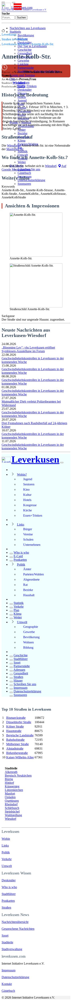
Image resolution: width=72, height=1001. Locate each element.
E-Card (18, 556)
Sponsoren (24, 183)
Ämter (22, 129)
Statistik (23, 151)
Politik (21, 564)
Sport (17, 662)
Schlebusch (12, 808)
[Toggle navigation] (3, 2)
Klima (21, 140)
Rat (25, 584)
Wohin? (22, 474)
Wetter (22, 162)
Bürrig (9, 779)
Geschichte (25, 49)
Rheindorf (11, 804)
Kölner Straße (15, 726)
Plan (16, 610)
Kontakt (7, 984)
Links (20, 524)
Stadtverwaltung (12, 949)
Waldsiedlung (13, 815)
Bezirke (22, 133)
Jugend (22, 100)
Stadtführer (21, 659)
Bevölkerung (26, 35)
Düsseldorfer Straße (18, 722)
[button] (13, 2)
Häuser (18, 680)
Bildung (28, 647)
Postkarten (20, 559)
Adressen (19, 669)
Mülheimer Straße (17, 744)
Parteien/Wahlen (33, 574)
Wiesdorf (19, 82)
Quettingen (12, 800)
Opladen (10, 797)
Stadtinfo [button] (15, 31)
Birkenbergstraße (17, 753)
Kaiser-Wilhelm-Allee (20, 757)
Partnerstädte (26, 67)
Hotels (27, 500)
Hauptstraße (13, 731)
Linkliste (23, 64)
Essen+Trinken (27, 86)
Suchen (21, 17)
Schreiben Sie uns (25, 684)
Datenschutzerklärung (31, 180)
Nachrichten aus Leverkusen (28, 28)
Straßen (18, 677)
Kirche (27, 510)
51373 (21, 86)
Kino (26, 489)
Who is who (21, 552)
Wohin (6, 838)
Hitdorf (9, 782)
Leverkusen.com (24, 8)
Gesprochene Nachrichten (18, 928)
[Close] (61, 462)
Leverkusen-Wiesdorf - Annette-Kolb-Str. (28, 44)
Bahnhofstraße (15, 739)
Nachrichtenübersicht (15, 922)
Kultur (27, 494)
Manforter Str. (15, 149)
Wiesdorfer (14, 145)
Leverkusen (9, 34)
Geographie (30, 626)
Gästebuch (24, 173)
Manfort (10, 793)
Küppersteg (12, 786)
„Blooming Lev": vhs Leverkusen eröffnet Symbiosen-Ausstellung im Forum (28, 349)
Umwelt (22, 622)
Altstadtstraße (14, 748)
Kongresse (30, 505)
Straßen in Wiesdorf (14, 39)
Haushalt (28, 595)
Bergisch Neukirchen (18, 775)
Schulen (28, 539)
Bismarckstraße (16, 717)
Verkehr (19, 606)
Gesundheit (21, 673)
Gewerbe (23, 60)
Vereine (28, 534)
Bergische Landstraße (20, 735)
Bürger (27, 529)
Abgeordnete (31, 579)
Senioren (28, 484)
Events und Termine (22, 75)
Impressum (20, 687)
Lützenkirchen (14, 790)
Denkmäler (25, 89)
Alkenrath (11, 772)
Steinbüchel (12, 811)
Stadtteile (7, 942)
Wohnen (28, 642)
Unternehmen (31, 544)
